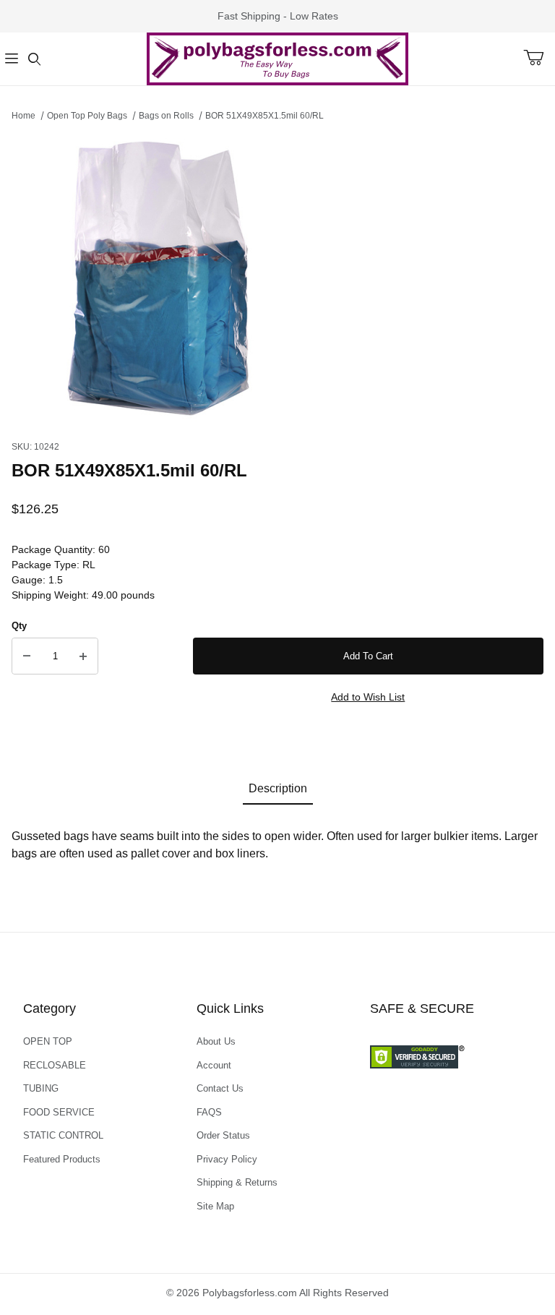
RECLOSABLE (54, 1065)
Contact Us (220, 1088)
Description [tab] (278, 788)
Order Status (223, 1135)
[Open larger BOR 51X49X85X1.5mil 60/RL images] (277, 276)
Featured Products (61, 1159)
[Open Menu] (11, 59)
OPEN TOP (47, 1041)
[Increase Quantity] (83, 656)
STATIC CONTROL (63, 1135)
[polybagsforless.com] (277, 58)
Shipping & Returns (237, 1182)
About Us (216, 1041)
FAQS (209, 1112)
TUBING (41, 1088)
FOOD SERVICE (59, 1112)
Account (214, 1065)
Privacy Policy (227, 1159)
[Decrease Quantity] (26, 656)
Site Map (215, 1206)
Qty (19, 625)
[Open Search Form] (34, 59)
